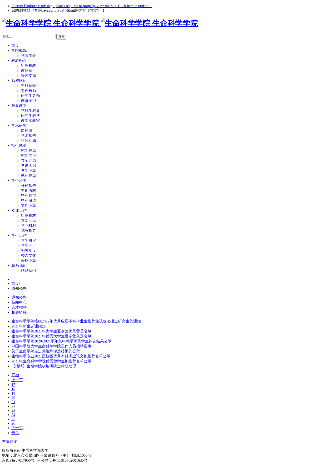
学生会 (26, 245)
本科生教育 (30, 111)
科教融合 (19, 61)
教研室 (26, 71)
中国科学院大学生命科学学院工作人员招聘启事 (51, 346)
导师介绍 (28, 160)
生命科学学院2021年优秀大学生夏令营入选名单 (51, 336)
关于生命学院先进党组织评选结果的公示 (45, 351)
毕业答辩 (28, 195)
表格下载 (28, 260)
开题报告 (28, 185)
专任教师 (28, 91)
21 (13, 402)
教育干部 (28, 101)
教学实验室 (30, 121)
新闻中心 (19, 302)
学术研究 (19, 126)
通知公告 (19, 297)
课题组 (26, 131)
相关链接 (19, 312)
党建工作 (19, 210)
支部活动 (28, 220)
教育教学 (19, 106)
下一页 (17, 428)
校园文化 (28, 255)
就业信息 (28, 175)
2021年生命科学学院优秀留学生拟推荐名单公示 (51, 361)
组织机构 (28, 66)
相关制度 (28, 250)
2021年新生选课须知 (28, 326)
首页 (15, 46)
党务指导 (28, 230)
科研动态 (28, 141)
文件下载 (28, 205)
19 (13, 393)
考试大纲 (28, 165)
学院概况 (19, 51)
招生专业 (28, 155)
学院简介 (28, 56)
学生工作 (19, 235)
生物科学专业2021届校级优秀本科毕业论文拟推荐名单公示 (60, 356)
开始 (15, 375)
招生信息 (28, 150)
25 (13, 419)
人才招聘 (19, 307)
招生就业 (19, 145)
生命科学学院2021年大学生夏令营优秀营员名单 (51, 331)
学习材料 (28, 225)
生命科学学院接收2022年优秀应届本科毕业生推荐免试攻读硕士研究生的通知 (76, 321)
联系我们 (19, 265)
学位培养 (19, 180)
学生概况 (28, 240)
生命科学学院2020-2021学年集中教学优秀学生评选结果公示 (61, 341)
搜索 (61, 36)
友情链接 (9, 442)
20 (13, 398)
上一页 (17, 380)
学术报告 (28, 136)
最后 (15, 433)
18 (13, 389)
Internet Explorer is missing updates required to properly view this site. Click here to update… (81, 6)
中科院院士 (30, 86)
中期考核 (28, 190)
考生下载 (28, 170)
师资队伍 (19, 81)
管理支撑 (28, 76)
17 (13, 385)
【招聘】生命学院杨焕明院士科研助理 (43, 366)
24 (13, 415)
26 (13, 423)
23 (13, 410)
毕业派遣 (28, 200)
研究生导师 (30, 96)
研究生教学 (30, 116)
